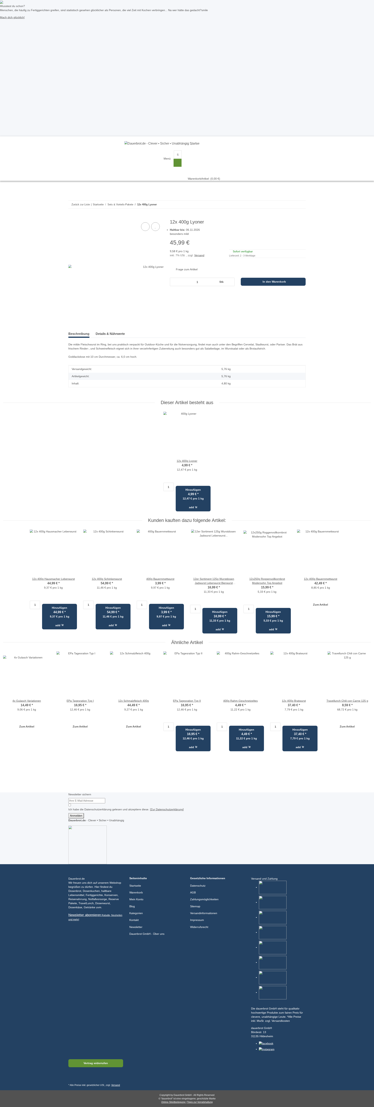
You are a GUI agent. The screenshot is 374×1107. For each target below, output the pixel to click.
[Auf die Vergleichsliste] (145, 226)
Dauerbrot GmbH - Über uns (146, 933)
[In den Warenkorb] (71, 217)
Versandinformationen (203, 913)
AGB (193, 892)
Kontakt (134, 920)
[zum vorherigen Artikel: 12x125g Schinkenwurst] (302, 204)
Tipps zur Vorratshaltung (200, 1102)
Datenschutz (198, 885)
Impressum (197, 920)
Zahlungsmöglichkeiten (204, 899)
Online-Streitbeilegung (173, 1102)
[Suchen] (178, 163)
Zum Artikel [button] (320, 604)
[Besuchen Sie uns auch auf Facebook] (72, 1076)
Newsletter (135, 927)
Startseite (135, 885)
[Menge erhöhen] (230, 282)
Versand (199, 255)
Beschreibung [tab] (78, 333)
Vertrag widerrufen (96, 1063)
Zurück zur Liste (80, 204)
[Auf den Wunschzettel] (155, 226)
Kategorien (136, 913)
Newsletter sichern (79, 794)
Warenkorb (136, 892)
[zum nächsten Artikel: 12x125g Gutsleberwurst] (294, 204)
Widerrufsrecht (199, 927)
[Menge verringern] (174, 282)
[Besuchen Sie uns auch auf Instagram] (90, 1076)
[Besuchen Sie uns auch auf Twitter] (81, 1076)
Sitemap (195, 906)
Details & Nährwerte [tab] (110, 333)
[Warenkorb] (204, 154)
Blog (132, 906)
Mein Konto (136, 899)
